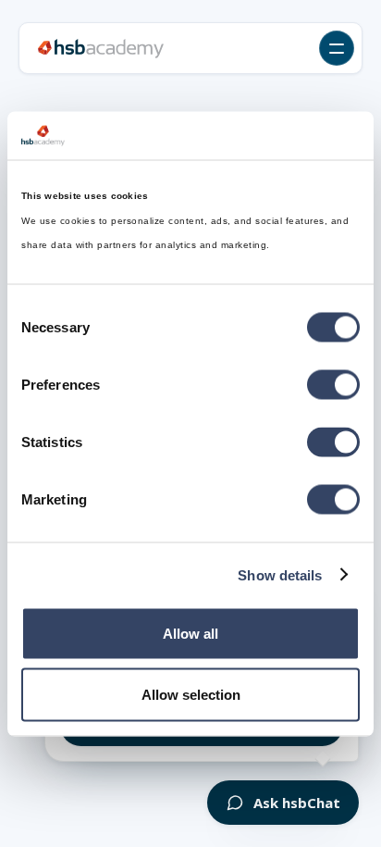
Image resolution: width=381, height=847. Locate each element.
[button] (336, 48)
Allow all (190, 633)
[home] (101, 48)
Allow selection (190, 694)
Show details (280, 574)
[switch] (333, 385)
